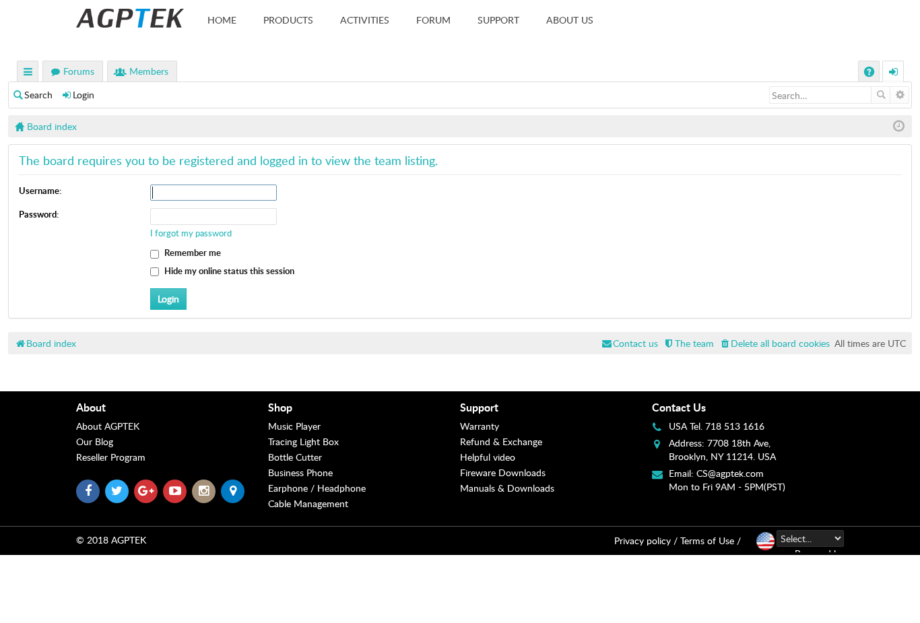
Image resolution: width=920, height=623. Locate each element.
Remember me (191, 253)
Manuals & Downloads (507, 488)
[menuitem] (774, 343)
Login (83, 94)
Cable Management (308, 503)
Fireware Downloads (503, 472)
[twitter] (117, 491)
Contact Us (679, 407)
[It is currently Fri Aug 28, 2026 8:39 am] (899, 126)
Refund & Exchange (501, 441)
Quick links (28, 73)
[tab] (172, 407)
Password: (39, 214)
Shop (280, 407)
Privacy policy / (646, 540)
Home (221, 19)
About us (569, 19)
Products (288, 19)
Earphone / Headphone (317, 488)
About (91, 407)
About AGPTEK (107, 426)
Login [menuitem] (893, 73)
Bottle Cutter (295, 457)
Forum (433, 19)
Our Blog (94, 441)
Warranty (479, 426)
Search (38, 94)
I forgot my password (191, 233)
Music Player (294, 426)
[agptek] (130, 18)
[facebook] (88, 491)
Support (498, 19)
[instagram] (204, 491)
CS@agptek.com (730, 473)
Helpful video (487, 457)
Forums (78, 71)
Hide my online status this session (228, 271)
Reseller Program (110, 457)
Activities (364, 19)
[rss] (232, 491)
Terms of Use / (710, 540)
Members (148, 71)
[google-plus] (146, 491)
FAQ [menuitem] (870, 73)
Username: (40, 191)
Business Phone (300, 472)
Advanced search (899, 95)
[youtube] (175, 491)
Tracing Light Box (303, 441)
